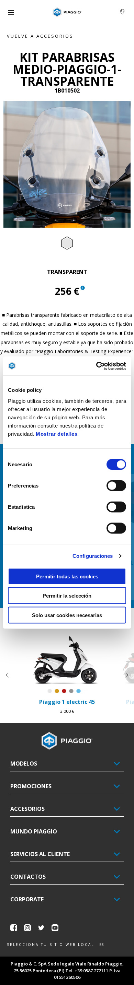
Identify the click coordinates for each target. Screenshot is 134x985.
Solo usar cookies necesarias (67, 615)
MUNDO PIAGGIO (33, 831)
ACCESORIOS (27, 808)
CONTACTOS (28, 876)
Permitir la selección (67, 596)
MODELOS (23, 763)
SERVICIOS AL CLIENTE (40, 854)
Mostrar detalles (56, 433)
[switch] (116, 485)
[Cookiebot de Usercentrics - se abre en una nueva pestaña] (96, 365)
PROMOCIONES (31, 786)
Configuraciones (92, 556)
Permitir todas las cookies (67, 576)
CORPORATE (27, 899)
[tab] (67, 243)
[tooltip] (67, 243)
